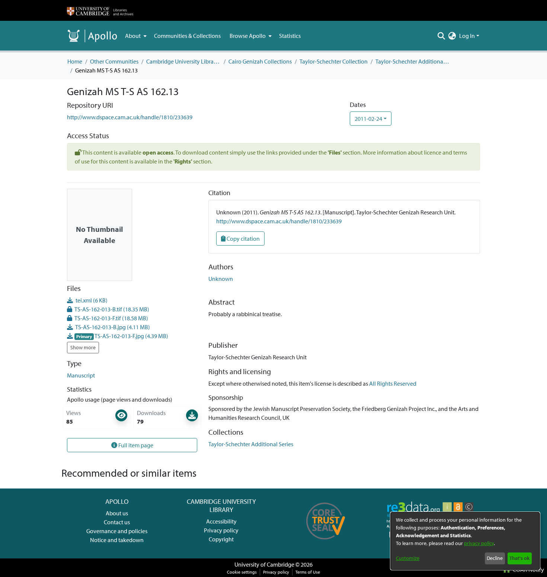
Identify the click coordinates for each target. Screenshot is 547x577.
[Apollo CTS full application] (326, 542)
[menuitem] (135, 36)
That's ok (519, 558)
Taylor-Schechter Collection (334, 61)
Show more (83, 347)
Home (74, 61)
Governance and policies (116, 531)
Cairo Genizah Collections (260, 61)
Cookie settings (242, 572)
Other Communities (114, 61)
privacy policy (479, 543)
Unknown (220, 278)
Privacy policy (221, 530)
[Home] (100, 10)
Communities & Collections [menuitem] (187, 35)
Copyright (221, 539)
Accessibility (221, 521)
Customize (407, 558)
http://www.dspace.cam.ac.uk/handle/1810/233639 (129, 117)
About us (117, 513)
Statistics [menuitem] (290, 35)
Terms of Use (307, 572)
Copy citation (242, 238)
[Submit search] (441, 35)
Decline (495, 558)
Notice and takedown (117, 540)
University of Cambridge (264, 564)
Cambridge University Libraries (183, 61)
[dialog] (465, 541)
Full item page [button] (135, 445)
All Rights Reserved (392, 383)
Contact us (117, 522)
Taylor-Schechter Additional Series (412, 61)
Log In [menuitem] (467, 35)
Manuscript (81, 375)
